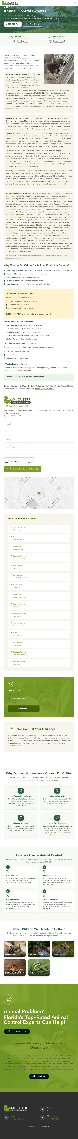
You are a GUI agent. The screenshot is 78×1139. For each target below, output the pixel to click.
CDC (19, 258)
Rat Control (17, 567)
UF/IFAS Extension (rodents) (53, 255)
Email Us (40, 1076)
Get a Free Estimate (32, 24)
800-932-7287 (14, 24)
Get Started (22, 709)
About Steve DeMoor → (44, 389)
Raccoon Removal (19, 538)
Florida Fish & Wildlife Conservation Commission (27, 255)
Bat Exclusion (19, 548)
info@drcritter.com (18, 699)
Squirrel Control (19, 528)
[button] (39, 492)
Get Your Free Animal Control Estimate (21, 469)
